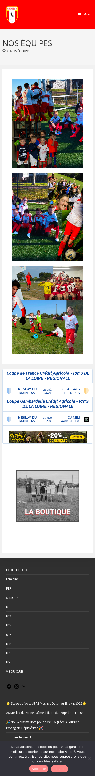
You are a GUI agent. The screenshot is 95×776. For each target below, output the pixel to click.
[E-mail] (24, 688)
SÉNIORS (12, 597)
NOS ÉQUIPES (20, 51)
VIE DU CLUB (14, 671)
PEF (8, 588)
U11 (8, 607)
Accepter (39, 769)
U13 (8, 616)
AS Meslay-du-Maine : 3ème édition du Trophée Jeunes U (45, 712)
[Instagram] (16, 688)
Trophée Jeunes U (18, 737)
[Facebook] (9, 688)
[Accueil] (4, 51)
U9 (8, 662)
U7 (8, 653)
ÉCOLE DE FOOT (17, 570)
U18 (8, 644)
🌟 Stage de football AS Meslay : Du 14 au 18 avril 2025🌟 (46, 703)
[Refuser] (88, 758)
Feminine (12, 579)
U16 (8, 634)
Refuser (59, 769)
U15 (8, 625)
